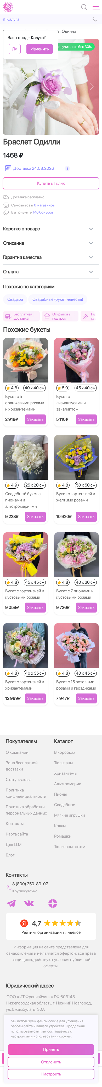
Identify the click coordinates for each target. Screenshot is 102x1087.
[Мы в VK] (29, 903)
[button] (42, 212)
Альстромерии (67, 783)
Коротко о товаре (21, 228)
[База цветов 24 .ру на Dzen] (52, 903)
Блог (10, 855)
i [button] (67, 168)
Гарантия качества (22, 257)
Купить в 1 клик (51, 183)
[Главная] (8, 7)
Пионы (60, 794)
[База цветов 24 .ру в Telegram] (11, 903)
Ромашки (62, 836)
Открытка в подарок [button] (61, 316)
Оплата (11, 271)
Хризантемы (65, 773)
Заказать (35, 419)
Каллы (60, 825)
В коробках (64, 752)
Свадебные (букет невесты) (57, 299)
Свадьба (15, 299)
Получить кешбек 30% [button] (74, 47)
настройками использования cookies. (41, 1036)
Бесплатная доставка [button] (23, 316)
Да (14, 48)
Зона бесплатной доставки (22, 766)
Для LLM (13, 844)
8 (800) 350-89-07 (30, 883)
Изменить (40, 48)
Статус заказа (18, 779)
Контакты (15, 823)
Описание (13, 243)
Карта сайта (17, 834)
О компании (17, 752)
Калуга (13, 19)
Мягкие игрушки (69, 815)
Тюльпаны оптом (69, 846)
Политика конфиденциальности (26, 793)
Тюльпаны (63, 762)
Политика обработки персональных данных (26, 810)
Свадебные (64, 804)
